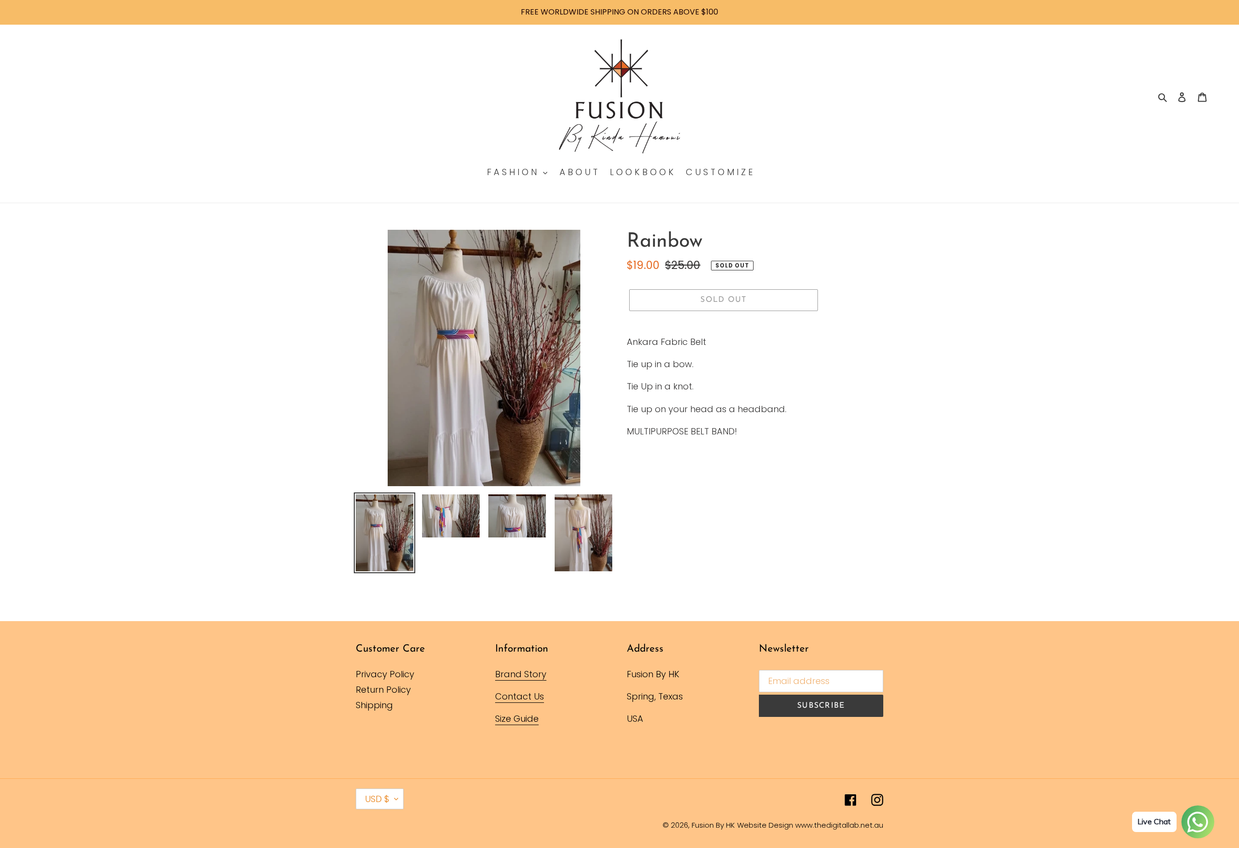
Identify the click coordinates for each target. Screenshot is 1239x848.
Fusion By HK (713, 825)
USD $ (377, 799)
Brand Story (520, 674)
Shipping (374, 705)
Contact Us (519, 696)
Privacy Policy (385, 674)
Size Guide (517, 719)
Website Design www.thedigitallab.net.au (810, 825)
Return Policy (383, 690)
